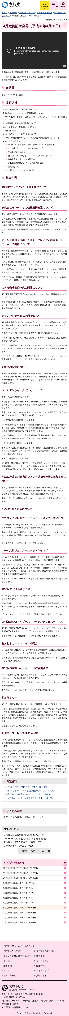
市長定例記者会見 (44, 13)
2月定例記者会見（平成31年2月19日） (20, 917)
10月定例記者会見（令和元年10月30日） (21, 878)
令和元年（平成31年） (15, 862)
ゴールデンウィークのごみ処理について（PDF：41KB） (31, 791)
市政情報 (13, 13)
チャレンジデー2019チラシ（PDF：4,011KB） (27, 787)
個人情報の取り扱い (45, 951)
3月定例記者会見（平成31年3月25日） (20, 912)
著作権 (6, 961)
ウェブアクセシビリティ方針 (16, 956)
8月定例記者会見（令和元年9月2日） (19, 888)
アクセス (7, 970)
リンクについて (43, 961)
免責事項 (40, 956)
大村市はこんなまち (12, 951)
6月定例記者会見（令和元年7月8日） (19, 898)
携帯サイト (41, 975)
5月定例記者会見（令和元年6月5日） (19, 902)
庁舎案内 (7, 966)
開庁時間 (40, 966)
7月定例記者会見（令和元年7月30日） (20, 893)
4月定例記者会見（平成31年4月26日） (20, 907)
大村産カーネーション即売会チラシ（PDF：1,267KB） (31, 798)
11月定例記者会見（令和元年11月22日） (21, 873)
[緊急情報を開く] (44, 9)
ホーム (4, 13)
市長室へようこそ (27, 13)
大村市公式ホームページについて (19, 946)
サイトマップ (42, 970)
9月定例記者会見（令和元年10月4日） (20, 883)
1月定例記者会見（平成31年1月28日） (20, 922)
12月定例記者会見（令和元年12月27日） (21, 868)
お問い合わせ (9, 975)
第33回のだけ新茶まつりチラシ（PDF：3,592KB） (29, 794)
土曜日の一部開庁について (16, 1007)
